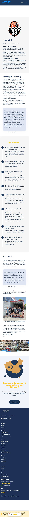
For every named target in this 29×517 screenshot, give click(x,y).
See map (3, 492)
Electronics (3, 445)
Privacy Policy (4, 474)
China (2, 468)
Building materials (4, 441)
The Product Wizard (5, 434)
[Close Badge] (21, 513)
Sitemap (3, 430)
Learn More (14, 402)
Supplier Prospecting (5, 436)
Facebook (3, 457)
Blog (2, 428)
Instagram (3, 461)
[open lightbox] (6, 343)
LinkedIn (3, 459)
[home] (6, 2)
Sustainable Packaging (5, 452)
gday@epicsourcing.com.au (7, 481)
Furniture (3, 447)
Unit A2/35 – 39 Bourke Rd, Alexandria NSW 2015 (10, 490)
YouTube (3, 463)
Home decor (3, 449)
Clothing (3, 443)
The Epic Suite (4, 432)
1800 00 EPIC (6, 483)
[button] (22, 2)
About (2, 425)
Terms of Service (5, 476)
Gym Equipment (4, 450)
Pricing (2, 427)
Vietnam (3, 469)
